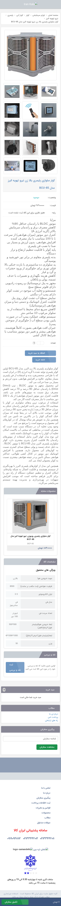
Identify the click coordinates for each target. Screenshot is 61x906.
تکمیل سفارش (11, 902)
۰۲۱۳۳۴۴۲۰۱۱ (47, 838)
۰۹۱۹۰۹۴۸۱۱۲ (14, 838)
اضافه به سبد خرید (37, 353)
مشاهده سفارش (47, 747)
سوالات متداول (44, 822)
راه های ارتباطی (51, 720)
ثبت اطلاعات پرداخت (41, 803)
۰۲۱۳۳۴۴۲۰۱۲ (30, 838)
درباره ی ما (53, 714)
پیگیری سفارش (43, 798)
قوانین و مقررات (43, 807)
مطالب (47, 817)
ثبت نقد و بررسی (15, 667)
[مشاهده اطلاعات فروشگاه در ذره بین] (40, 849)
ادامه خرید (40, 359)
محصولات (46, 812)
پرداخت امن (53, 717)
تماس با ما (46, 788)
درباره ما (47, 793)
